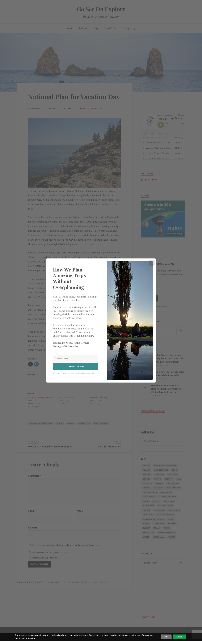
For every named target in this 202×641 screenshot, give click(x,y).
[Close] (152, 263)
